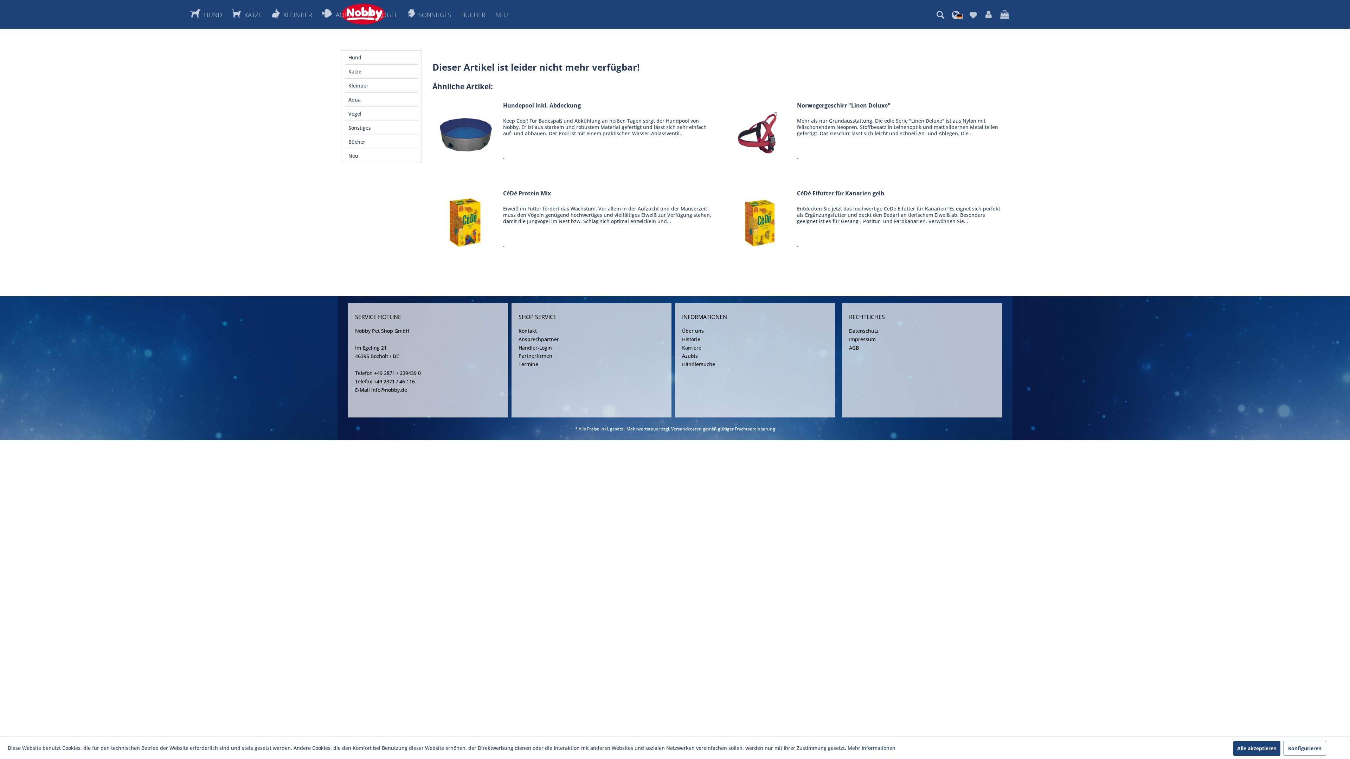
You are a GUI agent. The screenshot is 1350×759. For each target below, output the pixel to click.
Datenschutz (864, 330)
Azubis (690, 355)
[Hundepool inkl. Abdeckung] (466, 133)
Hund (354, 57)
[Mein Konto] (988, 15)
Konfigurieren (1305, 748)
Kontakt (528, 330)
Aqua (354, 99)
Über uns (693, 330)
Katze (354, 71)
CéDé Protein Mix (527, 193)
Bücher (356, 141)
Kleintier (358, 85)
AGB (854, 347)
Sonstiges (359, 127)
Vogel (354, 113)
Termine (528, 364)
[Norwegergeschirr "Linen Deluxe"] (760, 133)
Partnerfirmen (535, 355)
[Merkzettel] (973, 15)
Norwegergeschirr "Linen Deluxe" (844, 105)
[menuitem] (940, 14)
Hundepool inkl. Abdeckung (542, 105)
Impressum (862, 339)
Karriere (691, 347)
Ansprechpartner (539, 339)
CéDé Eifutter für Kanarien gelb (840, 193)
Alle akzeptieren (1257, 748)
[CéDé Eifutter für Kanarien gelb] (760, 221)
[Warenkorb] (1004, 15)
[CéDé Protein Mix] (466, 221)
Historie (691, 339)
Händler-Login (535, 347)
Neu (353, 156)
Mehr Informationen (871, 748)
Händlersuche (698, 364)
